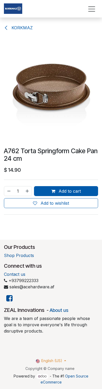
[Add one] (27, 191)
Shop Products (19, 255)
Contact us (14, 274)
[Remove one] (8, 191)
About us (59, 310)
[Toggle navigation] (91, 8)
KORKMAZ (21, 27)
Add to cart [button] (69, 191)
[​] (9, 298)
